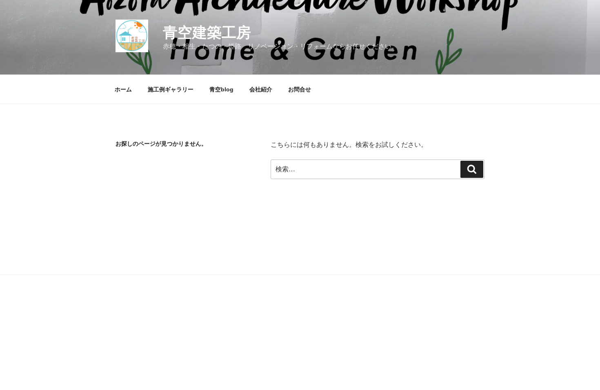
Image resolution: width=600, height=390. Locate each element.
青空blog (221, 89)
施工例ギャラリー (170, 89)
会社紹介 (260, 89)
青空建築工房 (207, 32)
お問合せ (299, 89)
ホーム (123, 89)
